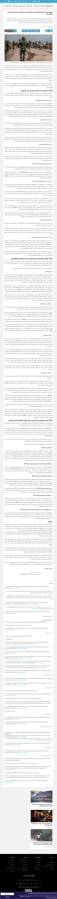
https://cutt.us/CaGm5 (22, 708)
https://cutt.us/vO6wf (12, 695)
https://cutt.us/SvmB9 (9, 770)
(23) (48, 378)
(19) (51, 332)
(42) (36, 519)
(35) (30, 473)
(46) (31, 559)
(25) (13, 401)
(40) (21, 492)
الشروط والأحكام (50, 862)
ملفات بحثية (15, 6)
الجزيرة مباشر (11, 864)
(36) (14, 483)
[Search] (39, 1)
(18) (6, 321)
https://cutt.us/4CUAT (42, 777)
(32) (46, 453)
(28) (14, 415)
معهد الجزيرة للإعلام (23, 862)
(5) (23, 132)
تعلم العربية (25, 864)
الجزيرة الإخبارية (11, 860)
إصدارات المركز (8, 6)
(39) (49, 492)
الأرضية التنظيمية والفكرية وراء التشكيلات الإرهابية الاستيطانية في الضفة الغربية (42, 843)
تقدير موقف (29, 6)
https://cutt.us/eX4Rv (22, 752)
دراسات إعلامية (22, 6)
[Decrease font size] (46, 31)
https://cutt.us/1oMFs (34, 773)
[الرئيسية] (48, 5)
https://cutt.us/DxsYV (22, 672)
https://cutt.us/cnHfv (9, 782)
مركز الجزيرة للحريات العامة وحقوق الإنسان (22, 869)
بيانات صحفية (38, 869)
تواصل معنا (38, 860)
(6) (14, 141)
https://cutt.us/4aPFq (36, 609)
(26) (29, 406)
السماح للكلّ (7, 894)
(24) (6, 390)
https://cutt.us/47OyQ (9, 630)
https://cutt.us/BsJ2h (15, 719)
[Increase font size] (50, 31)
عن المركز (43, 6)
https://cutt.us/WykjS (22, 685)
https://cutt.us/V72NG (41, 667)
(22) (9, 362)
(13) (36, 248)
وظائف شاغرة (38, 862)
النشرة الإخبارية (38, 867)
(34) (26, 460)
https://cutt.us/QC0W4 (22, 649)
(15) (12, 288)
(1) (39, 71)
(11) (36, 225)
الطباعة (25, 31)
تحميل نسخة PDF (34, 31)
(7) (30, 153)
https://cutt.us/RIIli (21, 724)
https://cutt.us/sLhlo (11, 653)
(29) (20, 425)
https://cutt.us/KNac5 (16, 588)
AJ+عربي (12, 871)
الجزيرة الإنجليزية (11, 862)
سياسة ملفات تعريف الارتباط (48, 867)
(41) (38, 506)
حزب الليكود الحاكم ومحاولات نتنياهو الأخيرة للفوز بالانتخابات (41, 824)
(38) (9, 485)
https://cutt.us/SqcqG (39, 663)
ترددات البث (38, 864)
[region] (28, 895)
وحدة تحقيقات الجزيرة (10, 869)
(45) (8, 541)
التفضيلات (51, 869)
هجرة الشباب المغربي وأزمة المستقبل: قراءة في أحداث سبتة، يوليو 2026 (42, 805)
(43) (15, 528)
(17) (43, 299)
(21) (39, 355)
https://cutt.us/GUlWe (26, 658)
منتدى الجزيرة (24, 867)
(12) (36, 230)
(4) (9, 117)
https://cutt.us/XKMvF (34, 604)
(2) (34, 106)
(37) (39, 485)
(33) (30, 457)
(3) (25, 106)
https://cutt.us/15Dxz (21, 680)
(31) (45, 436)
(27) (48, 415)
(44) (19, 530)
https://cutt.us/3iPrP (34, 644)
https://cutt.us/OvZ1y (46, 703)
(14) (41, 254)
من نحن (52, 860)
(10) (19, 203)
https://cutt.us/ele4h (21, 737)
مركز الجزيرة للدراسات (23, 860)
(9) (40, 178)
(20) (48, 346)
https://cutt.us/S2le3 (33, 740)
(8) (42, 160)
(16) (5, 292)
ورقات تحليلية (36, 6)
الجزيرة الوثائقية (11, 867)
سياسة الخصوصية (50, 864)
